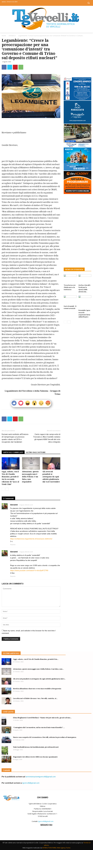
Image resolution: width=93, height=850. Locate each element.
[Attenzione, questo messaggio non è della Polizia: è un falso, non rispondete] (31, 463)
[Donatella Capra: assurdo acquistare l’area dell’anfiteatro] (84, 301)
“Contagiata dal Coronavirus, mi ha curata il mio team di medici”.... (39, 727)
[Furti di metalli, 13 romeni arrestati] (70, 299)
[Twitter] (46, 3)
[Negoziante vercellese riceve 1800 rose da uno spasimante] (6, 759)
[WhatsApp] (20, 67)
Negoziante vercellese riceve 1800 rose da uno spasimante (35, 757)
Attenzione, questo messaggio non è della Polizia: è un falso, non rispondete (30, 476)
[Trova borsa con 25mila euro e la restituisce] (70, 278)
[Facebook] (41, 3)
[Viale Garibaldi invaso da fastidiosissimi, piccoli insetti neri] (6, 750)
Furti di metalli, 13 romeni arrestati (70, 307)
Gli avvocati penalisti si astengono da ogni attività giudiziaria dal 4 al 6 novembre (51, 476)
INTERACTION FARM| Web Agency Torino (56, 848)
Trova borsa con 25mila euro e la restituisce (70, 287)
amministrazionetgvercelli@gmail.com (41, 777)
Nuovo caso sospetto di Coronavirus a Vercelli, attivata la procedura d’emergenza (44, 737)
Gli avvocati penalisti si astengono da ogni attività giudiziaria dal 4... (39, 679)
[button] (88, 3)
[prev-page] (3, 489)
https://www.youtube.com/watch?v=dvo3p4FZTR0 (29, 570)
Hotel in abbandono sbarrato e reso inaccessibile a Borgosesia (37, 689)
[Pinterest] (15, 67)
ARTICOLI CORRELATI (13, 452)
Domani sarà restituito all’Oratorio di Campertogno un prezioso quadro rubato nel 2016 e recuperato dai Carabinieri (15, 438)
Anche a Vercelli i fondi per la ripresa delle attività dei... (84, 288)
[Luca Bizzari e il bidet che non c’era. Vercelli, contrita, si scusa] (6, 700)
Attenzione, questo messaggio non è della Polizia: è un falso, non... (38, 669)
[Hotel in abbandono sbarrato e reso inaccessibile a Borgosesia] (6, 691)
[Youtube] (52, 3)
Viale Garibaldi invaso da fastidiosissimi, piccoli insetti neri (36, 747)
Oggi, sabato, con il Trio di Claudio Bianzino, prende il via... (36, 659)
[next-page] (7, 489)
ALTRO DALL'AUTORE (36, 452)
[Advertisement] (31, 124)
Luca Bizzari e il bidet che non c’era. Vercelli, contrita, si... (35, 698)
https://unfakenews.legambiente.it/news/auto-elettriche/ (31, 539)
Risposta (12, 544)
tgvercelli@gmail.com (30, 783)
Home (4, 36)
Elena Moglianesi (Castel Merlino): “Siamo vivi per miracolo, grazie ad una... (42, 718)
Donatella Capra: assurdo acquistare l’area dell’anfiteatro (84, 313)
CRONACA (12, 36)
